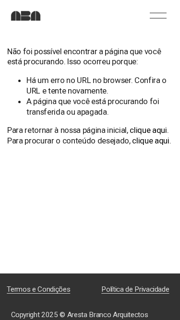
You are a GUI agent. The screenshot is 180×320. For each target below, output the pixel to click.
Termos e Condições (38, 289)
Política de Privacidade (135, 289)
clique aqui (148, 130)
